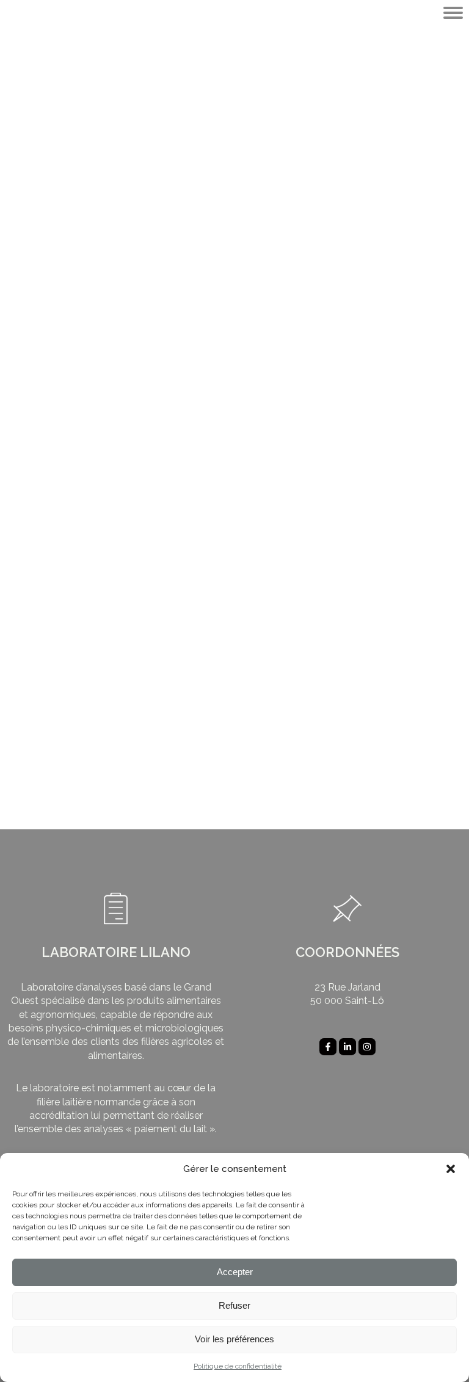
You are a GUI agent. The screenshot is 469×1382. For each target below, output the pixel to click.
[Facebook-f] (327, 1046)
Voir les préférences (234, 1339)
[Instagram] (367, 1046)
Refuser (234, 1305)
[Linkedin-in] (347, 1046)
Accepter (235, 1272)
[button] (451, 1169)
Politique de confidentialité (238, 1366)
